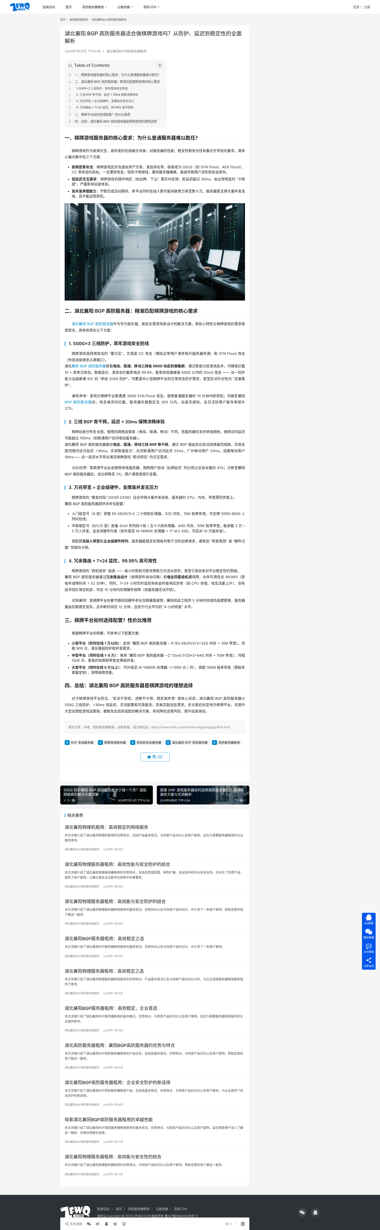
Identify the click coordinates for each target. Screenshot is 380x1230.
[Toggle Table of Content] (160, 65)
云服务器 (123, 7)
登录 (356, 7)
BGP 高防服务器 (78, 402)
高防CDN (149, 7)
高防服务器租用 (93, 7)
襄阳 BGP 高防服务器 (89, 366)
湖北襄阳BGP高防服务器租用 (126, 51)
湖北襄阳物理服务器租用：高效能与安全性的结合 (113, 1156)
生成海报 (75, 1224)
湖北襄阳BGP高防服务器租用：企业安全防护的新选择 (117, 1082)
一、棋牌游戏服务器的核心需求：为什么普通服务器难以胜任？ (118, 75)
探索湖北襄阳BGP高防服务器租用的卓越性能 (109, 1119)
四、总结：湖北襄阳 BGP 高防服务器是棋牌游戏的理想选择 (116, 121)
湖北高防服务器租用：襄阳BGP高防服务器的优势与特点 (120, 1045)
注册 (367, 7)
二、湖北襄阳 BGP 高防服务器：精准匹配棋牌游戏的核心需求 (117, 81)
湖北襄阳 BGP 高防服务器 (92, 324)
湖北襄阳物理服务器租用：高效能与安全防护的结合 (115, 901)
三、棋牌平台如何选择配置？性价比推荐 (102, 114)
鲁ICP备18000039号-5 (181, 1216)
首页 (69, 7)
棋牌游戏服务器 (115, 742)
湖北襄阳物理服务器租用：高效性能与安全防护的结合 (117, 864)
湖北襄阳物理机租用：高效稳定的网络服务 (106, 827)
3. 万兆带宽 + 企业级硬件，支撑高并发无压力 (105, 101)
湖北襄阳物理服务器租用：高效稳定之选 (104, 971)
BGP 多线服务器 (82, 742)
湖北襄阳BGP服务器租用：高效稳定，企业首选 (111, 1008)
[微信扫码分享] (89, 1224)
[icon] (302, 1212)
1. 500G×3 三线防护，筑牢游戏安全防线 (102, 88)
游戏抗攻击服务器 (149, 742)
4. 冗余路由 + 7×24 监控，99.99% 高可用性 (104, 107)
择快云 (101, 1216)
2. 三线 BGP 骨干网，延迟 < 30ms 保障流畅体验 (107, 94)
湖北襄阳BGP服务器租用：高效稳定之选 (104, 938)
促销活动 (49, 7)
